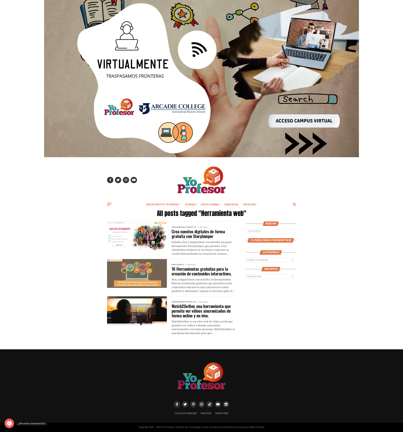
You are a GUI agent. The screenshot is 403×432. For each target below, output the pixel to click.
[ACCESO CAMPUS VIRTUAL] (201, 156)
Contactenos (249, 204)
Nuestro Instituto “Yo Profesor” (162, 204)
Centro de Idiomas (210, 204)
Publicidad (206, 413)
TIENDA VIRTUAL (231, 204)
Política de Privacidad (186, 413)
